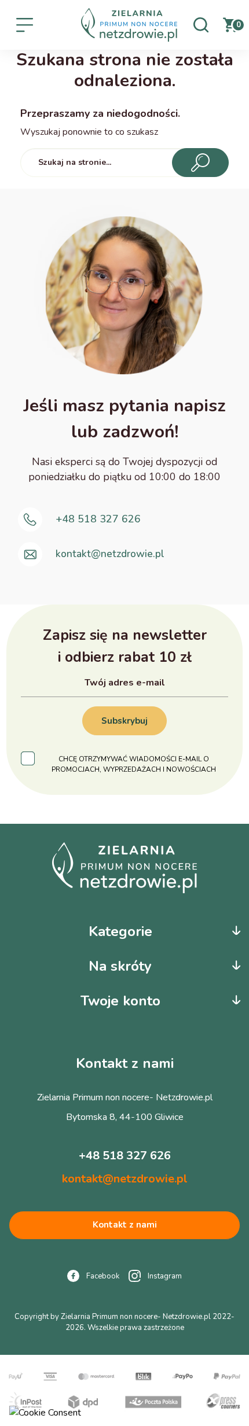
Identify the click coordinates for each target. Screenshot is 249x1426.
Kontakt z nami (125, 1224)
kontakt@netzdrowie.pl (110, 554)
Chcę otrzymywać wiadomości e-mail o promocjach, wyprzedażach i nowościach (134, 764)
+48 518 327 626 (98, 519)
